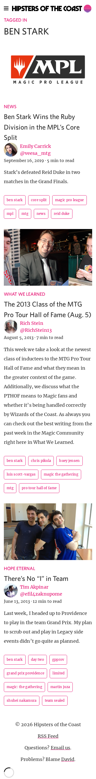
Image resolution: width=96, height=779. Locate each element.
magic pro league (69, 200)
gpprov (58, 659)
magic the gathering (61, 474)
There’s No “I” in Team (36, 578)
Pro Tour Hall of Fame (39, 488)
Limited (58, 673)
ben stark (15, 200)
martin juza (60, 687)
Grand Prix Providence (25, 673)
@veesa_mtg (35, 153)
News (10, 106)
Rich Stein (31, 323)
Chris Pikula (41, 461)
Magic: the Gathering (24, 687)
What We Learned (24, 294)
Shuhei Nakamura (22, 700)
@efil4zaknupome (41, 594)
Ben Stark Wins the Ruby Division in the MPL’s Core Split (42, 126)
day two (37, 659)
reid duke (62, 213)
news (41, 213)
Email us (60, 748)
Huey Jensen (69, 461)
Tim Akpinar (34, 587)
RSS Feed (48, 736)
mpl (10, 213)
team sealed (55, 700)
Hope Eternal (19, 568)
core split (39, 200)
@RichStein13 (36, 330)
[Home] (52, 8)
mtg (25, 213)
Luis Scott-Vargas (21, 474)
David (67, 759)
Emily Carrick (35, 146)
